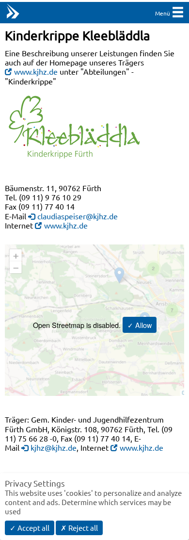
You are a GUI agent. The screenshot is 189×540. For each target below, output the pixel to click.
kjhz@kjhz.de (54, 447)
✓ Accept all (29, 527)
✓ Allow (139, 325)
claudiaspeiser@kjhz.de (77, 216)
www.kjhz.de (36, 71)
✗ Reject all (79, 527)
